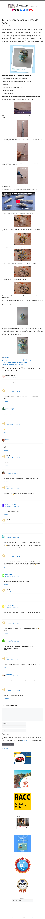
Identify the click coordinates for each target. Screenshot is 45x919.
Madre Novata (8, 574)
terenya (7, 439)
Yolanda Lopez (8, 674)
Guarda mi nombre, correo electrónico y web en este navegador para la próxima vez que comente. (23, 733)
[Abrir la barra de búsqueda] (43, 15)
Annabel (7, 536)
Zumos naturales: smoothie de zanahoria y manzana (15, 362)
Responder (6, 385)
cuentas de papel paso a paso (25, 359)
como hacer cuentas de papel (10, 359)
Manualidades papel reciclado (13, 360)
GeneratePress (30, 917)
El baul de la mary (9, 408)
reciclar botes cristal (26, 360)
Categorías (22, 898)
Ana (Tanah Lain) (9, 605)
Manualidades (6, 357)
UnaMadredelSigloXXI (10, 504)
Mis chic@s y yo (22, 5)
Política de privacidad (27, 740)
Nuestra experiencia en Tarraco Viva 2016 (13, 364)
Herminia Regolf (9, 640)
